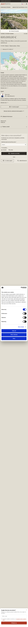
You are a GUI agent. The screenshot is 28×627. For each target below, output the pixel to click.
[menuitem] (5, 1)
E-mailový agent (15, 107)
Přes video (11, 150)
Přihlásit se (14, 623)
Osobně (4, 150)
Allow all (14, 330)
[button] (14, 116)
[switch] (25, 313)
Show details (21, 326)
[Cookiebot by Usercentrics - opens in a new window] (21, 287)
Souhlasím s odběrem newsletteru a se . (14, 619)
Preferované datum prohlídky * (9, 142)
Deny (14, 338)
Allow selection (14, 334)
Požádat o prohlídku (15, 153)
